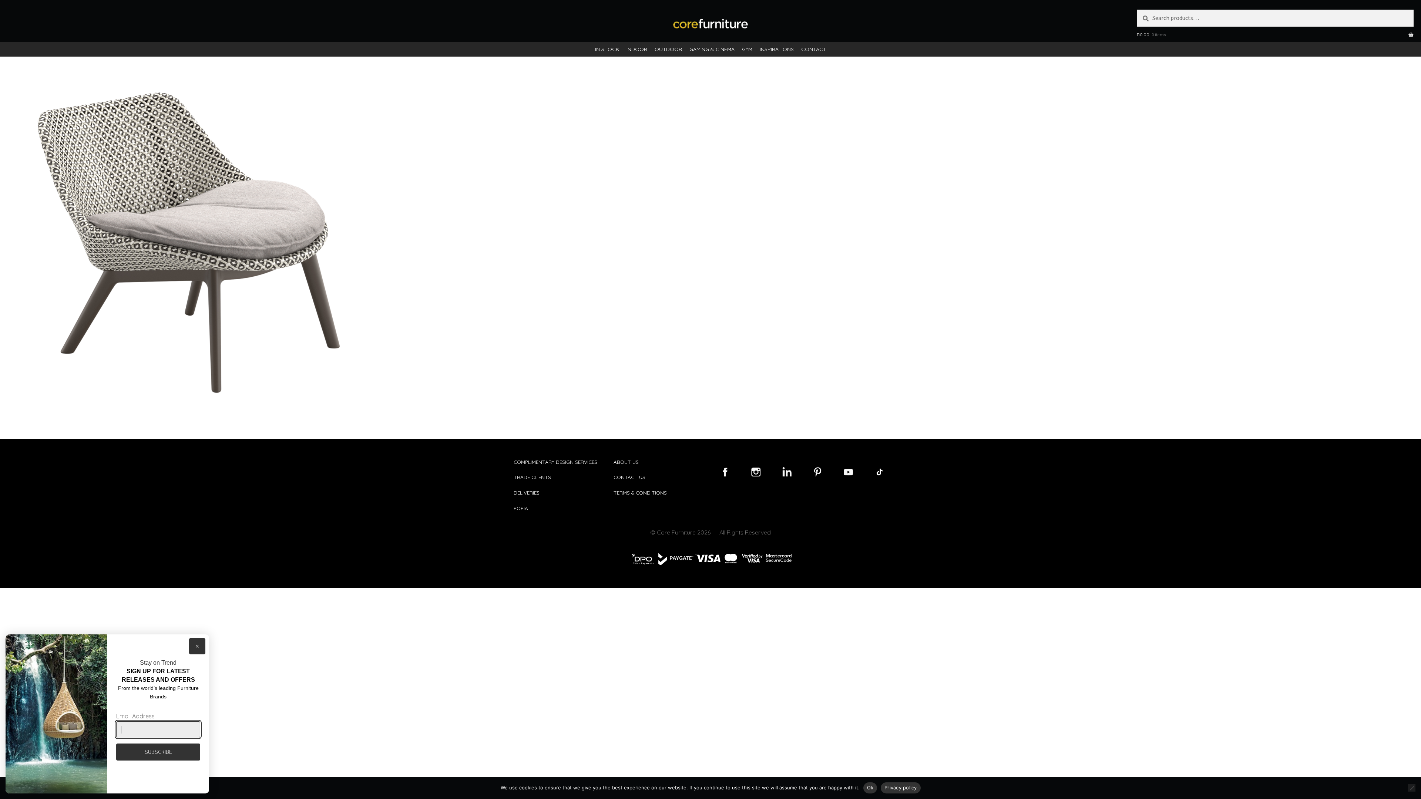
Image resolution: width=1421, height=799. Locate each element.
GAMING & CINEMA (712, 49)
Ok (870, 787)
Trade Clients (532, 477)
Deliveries (527, 492)
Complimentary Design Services (555, 462)
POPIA (521, 508)
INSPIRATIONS (777, 49)
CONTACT (813, 49)
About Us (626, 462)
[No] (1411, 788)
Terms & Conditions (640, 492)
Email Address (135, 716)
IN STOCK (607, 49)
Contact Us (629, 477)
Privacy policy (900, 787)
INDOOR (636, 49)
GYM (747, 49)
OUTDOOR (668, 49)
